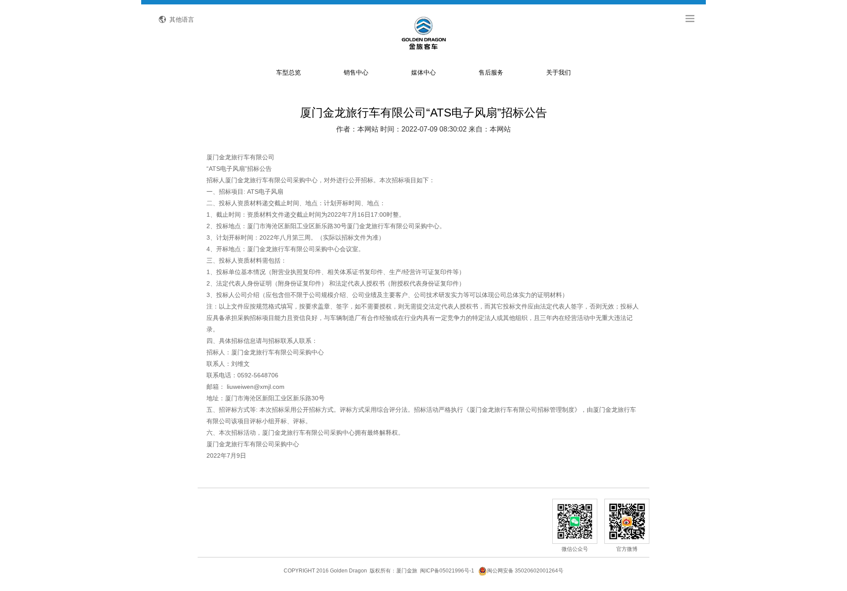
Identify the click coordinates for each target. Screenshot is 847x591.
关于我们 (558, 72)
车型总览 (288, 72)
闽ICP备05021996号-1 (447, 571)
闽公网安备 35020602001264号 (525, 571)
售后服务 (491, 72)
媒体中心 (423, 72)
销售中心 (356, 72)
